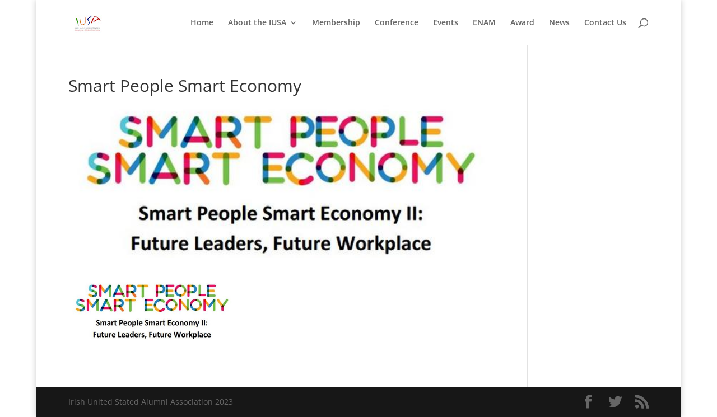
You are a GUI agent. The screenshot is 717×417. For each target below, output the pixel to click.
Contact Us (605, 22)
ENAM (484, 22)
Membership (336, 22)
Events (445, 22)
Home (201, 22)
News (559, 22)
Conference (396, 22)
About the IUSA (257, 22)
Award (522, 22)
